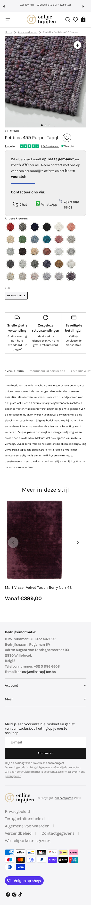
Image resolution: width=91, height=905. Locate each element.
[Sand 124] (10, 240)
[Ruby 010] (10, 227)
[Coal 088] (46, 227)
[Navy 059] (34, 227)
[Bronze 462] (59, 264)
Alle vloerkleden (27, 32)
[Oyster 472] (34, 277)
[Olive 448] (34, 264)
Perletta (13, 130)
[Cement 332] (71, 240)
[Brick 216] (59, 240)
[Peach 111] (71, 227)
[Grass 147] (22, 240)
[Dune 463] (71, 264)
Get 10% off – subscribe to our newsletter (45, 4)
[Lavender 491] (59, 277)
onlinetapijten (64, 798)
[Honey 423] (34, 252)
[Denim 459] (46, 264)
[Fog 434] (10, 264)
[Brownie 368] (22, 252)
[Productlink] (45, 551)
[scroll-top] (83, 865)
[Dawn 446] (22, 264)
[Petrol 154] (46, 240)
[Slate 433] (71, 252)
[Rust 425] (46, 252)
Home (8, 32)
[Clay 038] (22, 227)
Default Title (17, 296)
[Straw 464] (10, 277)
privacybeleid (13, 776)
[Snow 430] (59, 252)
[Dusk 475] (46, 277)
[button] (6, 8)
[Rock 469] (22, 277)
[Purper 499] (71, 277)
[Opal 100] (59, 227)
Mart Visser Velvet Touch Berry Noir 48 (38, 587)
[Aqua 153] (34, 240)
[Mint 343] (10, 252)
